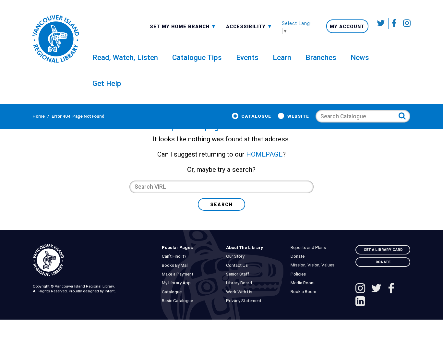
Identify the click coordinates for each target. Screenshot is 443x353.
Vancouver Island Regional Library (84, 286)
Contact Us (238, 265)
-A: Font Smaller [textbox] (249, 26)
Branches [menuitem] (320, 57)
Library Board (240, 282)
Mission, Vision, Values (313, 265)
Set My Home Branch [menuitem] (180, 26)
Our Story (237, 256)
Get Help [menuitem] (106, 83)
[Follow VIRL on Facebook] (394, 23)
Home (38, 116)
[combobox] (183, 26)
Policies (299, 274)
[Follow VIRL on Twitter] (381, 23)
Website (298, 116)
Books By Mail (176, 265)
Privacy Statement (245, 300)
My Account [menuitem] (347, 26)
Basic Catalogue (179, 300)
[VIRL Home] (55, 39)
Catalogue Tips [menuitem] (197, 57)
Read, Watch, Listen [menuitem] (125, 57)
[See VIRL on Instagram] (405, 23)
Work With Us (240, 291)
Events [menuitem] (247, 57)
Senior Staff (239, 274)
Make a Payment (179, 274)
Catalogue (256, 116)
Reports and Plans (309, 247)
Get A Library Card (383, 249)
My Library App (177, 282)
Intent (110, 291)
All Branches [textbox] (170, 26)
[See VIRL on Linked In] (360, 302)
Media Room (303, 282)
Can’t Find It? (175, 256)
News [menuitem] (360, 57)
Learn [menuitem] (282, 57)
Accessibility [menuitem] (249, 26)
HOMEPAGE (264, 154)
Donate (298, 256)
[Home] (92, 260)
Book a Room (304, 291)
